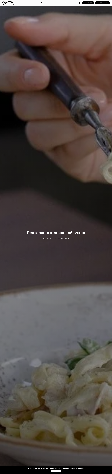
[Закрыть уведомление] (111, 467)
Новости (48, 3)
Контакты (68, 3)
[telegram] (79, 3)
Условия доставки (58, 3)
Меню (43, 3)
